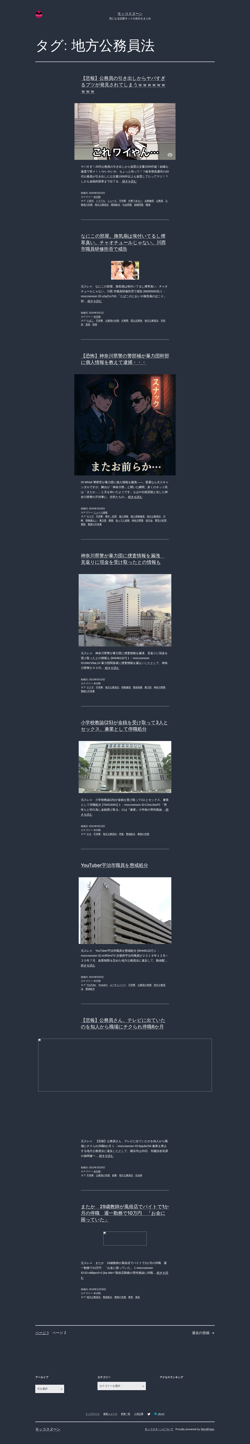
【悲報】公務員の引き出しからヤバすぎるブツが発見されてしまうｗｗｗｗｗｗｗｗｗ (123, 84)
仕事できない (135, 201)
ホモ (89, 834)
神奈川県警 (137, 520)
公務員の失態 (112, 320)
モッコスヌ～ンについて (159, 1429)
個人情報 (123, 516)
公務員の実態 (144, 985)
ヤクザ (90, 516)
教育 (130, 1297)
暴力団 (102, 520)
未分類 (97, 197)
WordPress (207, 1429)
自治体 (138, 1175)
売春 (121, 834)
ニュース (112, 201)
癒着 (111, 520)
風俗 (137, 1297)
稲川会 (149, 520)
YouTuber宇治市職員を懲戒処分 (114, 865)
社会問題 (127, 204)
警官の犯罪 (161, 520)
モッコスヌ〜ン (130, 14)
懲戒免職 (137, 687)
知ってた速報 (122, 520)
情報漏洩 (126, 687)
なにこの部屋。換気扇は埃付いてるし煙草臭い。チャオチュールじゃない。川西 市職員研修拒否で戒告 (123, 242)
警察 (83, 524)
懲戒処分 (115, 204)
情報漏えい (91, 520)
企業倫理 (149, 201)
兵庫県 (124, 320)
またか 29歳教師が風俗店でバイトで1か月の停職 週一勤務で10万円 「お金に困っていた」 (125, 1213)
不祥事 (122, 201)
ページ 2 (59, 1333)
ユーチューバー (118, 985)
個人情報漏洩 (138, 516)
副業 (114, 1175)
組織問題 (138, 204)
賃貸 (88, 324)
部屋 (94, 324)
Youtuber (102, 985)
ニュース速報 (100, 512)
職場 (148, 204)
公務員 (159, 201)
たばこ (90, 320)
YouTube (91, 985)
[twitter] (148, 1414)
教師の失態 (143, 834)
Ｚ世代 (90, 201)
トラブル (100, 201)
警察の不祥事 (95, 524)
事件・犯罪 (111, 516)
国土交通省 (136, 320)
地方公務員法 (102, 204)
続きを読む (129, 181)
